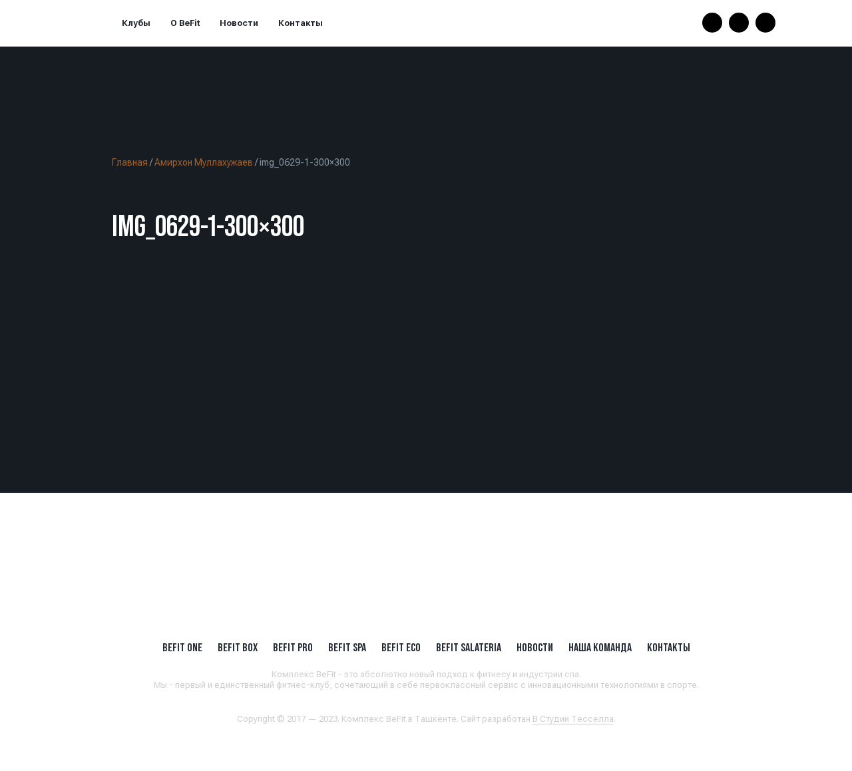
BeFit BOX (238, 647)
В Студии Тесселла (573, 719)
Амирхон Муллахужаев (203, 162)
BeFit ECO (401, 647)
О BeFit (185, 23)
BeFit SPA (347, 647)
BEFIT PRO (293, 647)
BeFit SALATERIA (468, 647)
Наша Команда (600, 647)
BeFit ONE (182, 647)
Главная (130, 162)
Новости (239, 23)
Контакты (300, 23)
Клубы (136, 23)
